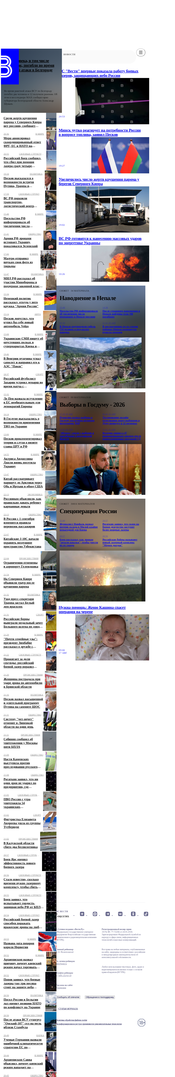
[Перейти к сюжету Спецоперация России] (101, 576)
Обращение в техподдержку (100, 997)
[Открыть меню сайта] (140, 52)
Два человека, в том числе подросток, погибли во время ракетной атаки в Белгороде (29, 65)
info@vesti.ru (61, 964)
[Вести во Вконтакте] (120, 914)
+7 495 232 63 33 (63, 975)
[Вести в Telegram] (107, 914)
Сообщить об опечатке (68, 997)
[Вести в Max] (94, 914)
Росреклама (61, 987)
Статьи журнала (68, 1008)
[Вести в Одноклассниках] (133, 914)
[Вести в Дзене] (82, 914)
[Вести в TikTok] (146, 914)
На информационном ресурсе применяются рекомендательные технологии (89, 1024)
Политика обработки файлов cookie (71, 1020)
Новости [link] (69, 54)
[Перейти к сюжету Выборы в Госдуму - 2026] (101, 469)
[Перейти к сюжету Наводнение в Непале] (101, 362)
